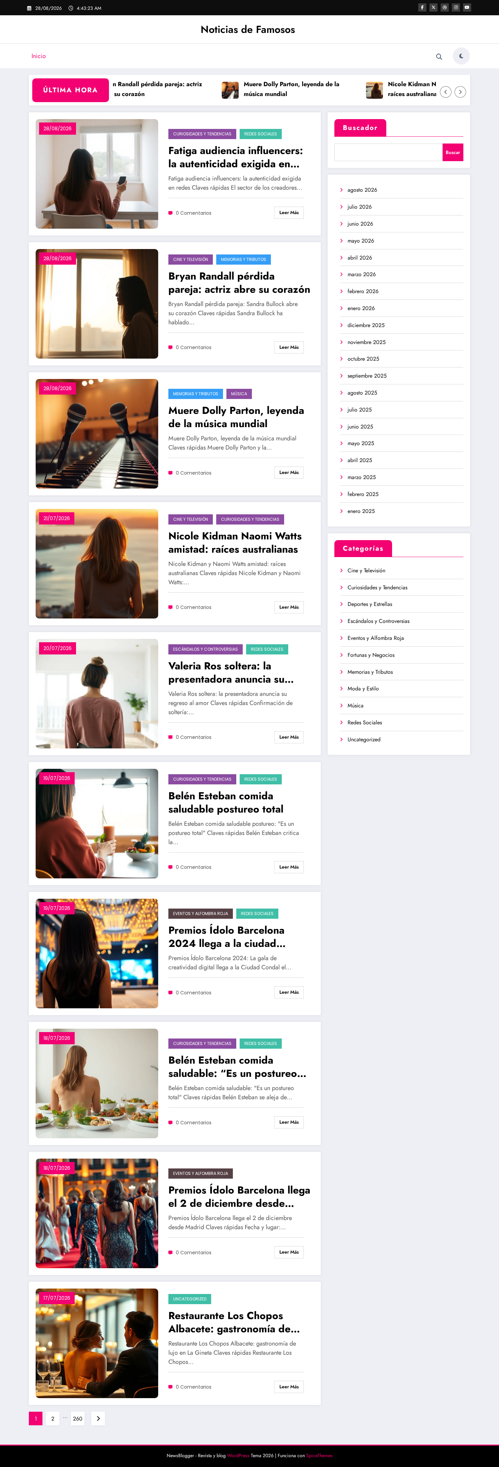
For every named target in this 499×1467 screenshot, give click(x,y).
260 (77, 1419)
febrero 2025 (363, 494)
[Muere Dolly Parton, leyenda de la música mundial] (97, 433)
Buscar (453, 152)
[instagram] (456, 7)
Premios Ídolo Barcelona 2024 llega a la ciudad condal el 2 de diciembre (227, 936)
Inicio (39, 56)
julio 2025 (360, 410)
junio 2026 (360, 224)
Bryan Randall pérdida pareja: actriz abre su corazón (118, 89)
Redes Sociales (260, 134)
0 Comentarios (193, 213)
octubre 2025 (363, 359)
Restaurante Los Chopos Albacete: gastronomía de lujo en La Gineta (229, 1322)
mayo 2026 (361, 241)
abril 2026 (360, 258)
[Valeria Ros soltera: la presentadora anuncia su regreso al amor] (97, 693)
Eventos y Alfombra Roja (200, 913)
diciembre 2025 (366, 325)
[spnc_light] (461, 55)
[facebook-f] (422, 7)
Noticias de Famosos (248, 29)
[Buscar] (439, 57)
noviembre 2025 (367, 342)
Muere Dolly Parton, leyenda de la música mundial (259, 89)
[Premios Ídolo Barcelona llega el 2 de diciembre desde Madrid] (97, 1213)
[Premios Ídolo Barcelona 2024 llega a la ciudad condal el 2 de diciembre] (97, 953)
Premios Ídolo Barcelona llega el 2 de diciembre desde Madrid (239, 1196)
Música (239, 394)
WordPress (238, 1455)
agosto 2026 (362, 190)
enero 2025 (361, 511)
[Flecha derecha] (460, 92)
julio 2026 (360, 207)
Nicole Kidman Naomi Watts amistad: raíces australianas (408, 89)
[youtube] (467, 7)
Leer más (289, 212)
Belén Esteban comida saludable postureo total (225, 802)
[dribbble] (445, 7)
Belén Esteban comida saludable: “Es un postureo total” (232, 1066)
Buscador (360, 128)
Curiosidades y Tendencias (202, 134)
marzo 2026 (362, 274)
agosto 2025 (362, 393)
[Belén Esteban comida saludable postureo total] (97, 823)
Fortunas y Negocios (371, 655)
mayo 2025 (361, 443)
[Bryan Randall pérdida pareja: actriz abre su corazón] (97, 303)
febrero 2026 (363, 291)
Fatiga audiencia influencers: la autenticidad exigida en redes (235, 157)
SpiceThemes (319, 1455)
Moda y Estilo (363, 688)
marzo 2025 (362, 477)
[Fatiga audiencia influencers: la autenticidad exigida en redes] (97, 173)
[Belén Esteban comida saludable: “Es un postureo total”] (97, 1083)
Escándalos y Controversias (205, 649)
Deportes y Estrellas (370, 604)
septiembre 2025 (367, 376)
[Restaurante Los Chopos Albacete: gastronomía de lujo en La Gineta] (97, 1343)
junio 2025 (360, 427)
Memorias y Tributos (243, 259)
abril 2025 (360, 460)
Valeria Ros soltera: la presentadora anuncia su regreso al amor (226, 672)
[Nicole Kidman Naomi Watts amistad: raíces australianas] (97, 563)
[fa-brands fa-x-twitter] (433, 7)
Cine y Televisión (190, 259)
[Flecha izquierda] (445, 92)
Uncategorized (189, 1299)
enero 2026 (361, 308)
